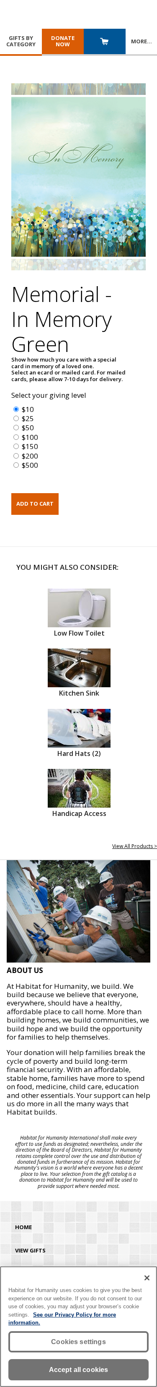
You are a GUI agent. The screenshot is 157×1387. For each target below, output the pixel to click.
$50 (28, 427)
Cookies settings (78, 1341)
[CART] (105, 42)
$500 (30, 465)
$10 (28, 409)
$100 (30, 437)
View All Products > (134, 846)
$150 (30, 446)
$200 (30, 456)
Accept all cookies (78, 1369)
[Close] (147, 1278)
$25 (28, 418)
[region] (78, 1326)
